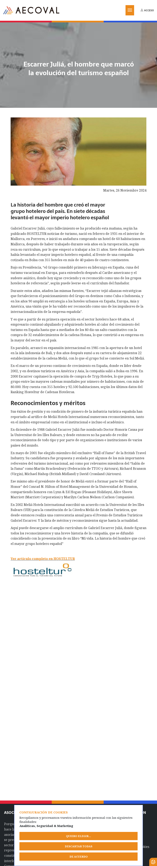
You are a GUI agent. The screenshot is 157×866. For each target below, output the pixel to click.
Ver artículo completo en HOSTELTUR (43, 558)
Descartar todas (78, 846)
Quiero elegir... (78, 836)
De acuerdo (79, 856)
